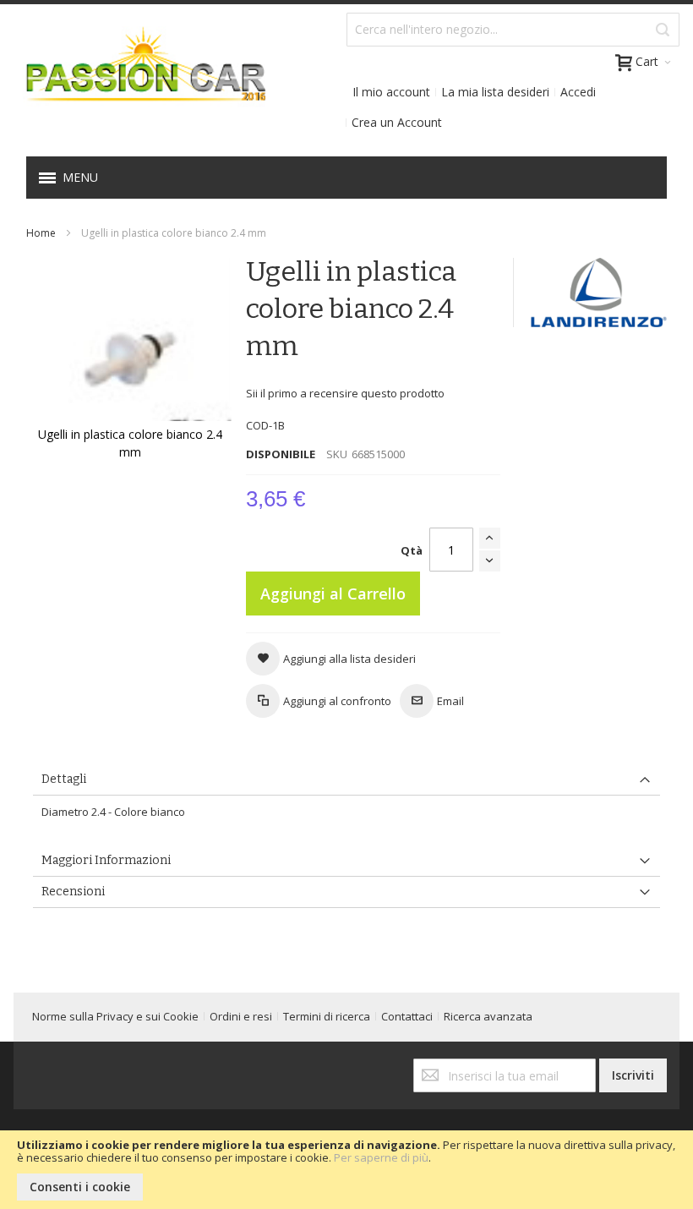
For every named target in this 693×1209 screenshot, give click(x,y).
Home (41, 233)
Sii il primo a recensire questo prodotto (345, 393)
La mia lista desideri (495, 92)
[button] (331, 659)
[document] (346, 1170)
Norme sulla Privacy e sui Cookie (115, 1016)
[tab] (346, 780)
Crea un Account (397, 122)
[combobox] (512, 29)
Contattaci (407, 1016)
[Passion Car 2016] (139, 75)
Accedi (578, 92)
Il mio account (391, 92)
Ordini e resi (241, 1016)
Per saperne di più (381, 1157)
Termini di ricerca (326, 1016)
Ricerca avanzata (488, 1016)
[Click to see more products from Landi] (599, 292)
